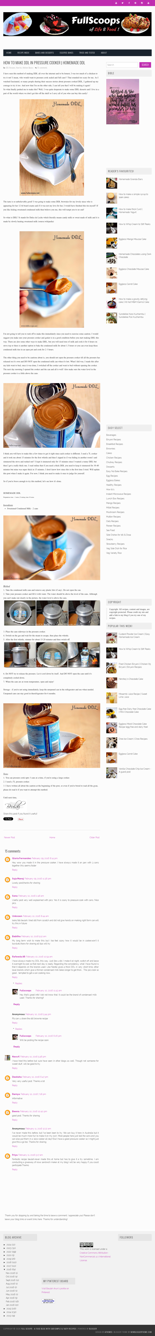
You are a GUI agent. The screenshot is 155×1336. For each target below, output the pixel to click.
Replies (18, 983)
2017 (9, 1266)
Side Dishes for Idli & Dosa (118, 535)
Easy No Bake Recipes (116, 471)
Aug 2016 (11, 1283)
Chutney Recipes (114, 462)
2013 (9, 1316)
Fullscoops (25, 990)
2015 (9, 1308)
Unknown (17, 916)
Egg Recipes (112, 476)
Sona (15, 896)
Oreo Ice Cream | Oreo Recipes (133, 739)
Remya (16, 1094)
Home (9, 52)
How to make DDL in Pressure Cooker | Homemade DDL (44, 62)
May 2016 (11, 1294)
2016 (9, 1269)
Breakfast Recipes (114, 444)
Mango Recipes (113, 503)
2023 (9, 1248)
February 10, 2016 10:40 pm (33, 1111)
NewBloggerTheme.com (141, 1332)
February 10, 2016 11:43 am (49, 990)
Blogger (93, 1328)
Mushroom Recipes (115, 512)
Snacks (109, 539)
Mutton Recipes (113, 516)
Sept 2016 (11, 1280)
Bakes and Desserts (44, 52)
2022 (9, 1252)
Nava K (16, 1056)
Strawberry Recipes (115, 544)
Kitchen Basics (28, 67)
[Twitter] (122, 3)
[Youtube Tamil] (148, 3)
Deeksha (17, 1077)
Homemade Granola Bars (131, 179)
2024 (9, 1244)
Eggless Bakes (113, 480)
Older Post (94, 837)
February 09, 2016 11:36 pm (38, 878)
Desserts (110, 467)
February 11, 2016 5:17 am (30, 1155)
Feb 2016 (10, 1301)
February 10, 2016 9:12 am (33, 936)
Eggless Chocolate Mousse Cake (134, 269)
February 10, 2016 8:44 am (36, 916)
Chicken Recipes (114, 457)
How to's (19, 67)
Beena (15, 1111)
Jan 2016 (10, 1305)
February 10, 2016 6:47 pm (35, 1077)
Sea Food (110, 530)
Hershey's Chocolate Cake (131, 679)
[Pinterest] (135, 3)
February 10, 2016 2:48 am (31, 896)
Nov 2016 (11, 1273)
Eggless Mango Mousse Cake (132, 239)
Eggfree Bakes (66, 52)
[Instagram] (142, 3)
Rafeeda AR (18, 956)
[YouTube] (116, 3)
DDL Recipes (10, 67)
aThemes (108, 1332)
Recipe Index (23, 52)
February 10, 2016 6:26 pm (48, 1036)
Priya (15, 1155)
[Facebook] (129, 3)
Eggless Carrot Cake (128, 284)
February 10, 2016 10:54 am (39, 956)
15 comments (42, 67)
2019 (9, 1259)
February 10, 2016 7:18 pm (33, 1094)
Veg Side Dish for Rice (116, 548)
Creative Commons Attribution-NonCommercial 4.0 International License (95, 1257)
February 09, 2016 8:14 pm (45, 858)
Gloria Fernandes (21, 858)
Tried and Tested (87, 52)
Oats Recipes (112, 521)
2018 (9, 1262)
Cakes (109, 453)
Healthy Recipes (113, 485)
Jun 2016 (10, 1291)
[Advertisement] (116, 40)
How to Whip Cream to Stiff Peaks (134, 224)
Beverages (111, 435)
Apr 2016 (10, 1298)
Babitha (16, 936)
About (104, 52)
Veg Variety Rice (114, 553)
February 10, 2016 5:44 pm (38, 1014)
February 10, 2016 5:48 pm (33, 1056)
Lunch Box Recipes (115, 498)
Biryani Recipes (113, 439)
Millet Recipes (112, 507)
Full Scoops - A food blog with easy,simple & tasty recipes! (48, 1328)
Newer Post (9, 837)
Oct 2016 (10, 1276)
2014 (9, 1312)
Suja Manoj (18, 878)
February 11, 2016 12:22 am (38, 1128)
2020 (9, 1255)
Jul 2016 (10, 1287)
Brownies (110, 448)
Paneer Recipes (113, 526)
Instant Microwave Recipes (118, 494)
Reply (15, 870)
